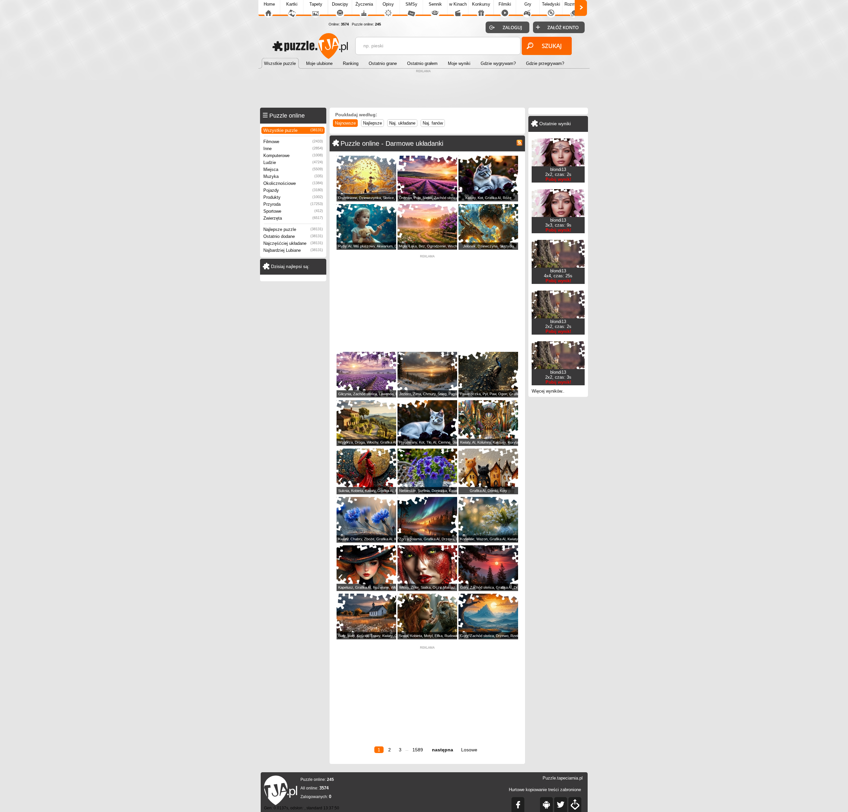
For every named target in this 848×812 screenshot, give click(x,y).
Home (269, 4)
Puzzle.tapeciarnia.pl (563, 778)
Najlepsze (372, 123)
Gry (527, 4)
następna (442, 749)
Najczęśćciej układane (293, 243)
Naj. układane (402, 123)
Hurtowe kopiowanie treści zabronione (545, 789)
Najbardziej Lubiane (293, 250)
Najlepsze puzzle (293, 229)
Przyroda (293, 204)
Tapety (315, 4)
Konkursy (481, 4)
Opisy (388, 4)
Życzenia (364, 4)
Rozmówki (574, 4)
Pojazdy (293, 190)
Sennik (435, 4)
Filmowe (293, 141)
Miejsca (293, 169)
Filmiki (505, 4)
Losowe (469, 749)
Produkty (293, 197)
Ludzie (293, 162)
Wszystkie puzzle (293, 130)
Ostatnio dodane (293, 236)
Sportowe (293, 211)
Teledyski (551, 4)
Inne (293, 148)
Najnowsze (345, 123)
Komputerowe (293, 155)
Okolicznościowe (293, 183)
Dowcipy (340, 4)
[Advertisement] (424, 89)
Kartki (291, 4)
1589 (417, 749)
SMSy (411, 4)
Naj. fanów (433, 123)
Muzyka (293, 176)
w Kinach (458, 4)
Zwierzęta (293, 218)
